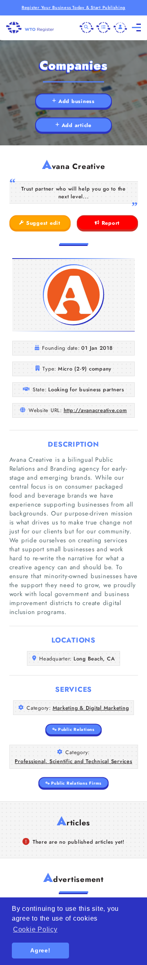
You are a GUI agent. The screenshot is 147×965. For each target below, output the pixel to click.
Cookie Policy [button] (35, 929)
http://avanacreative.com (95, 410)
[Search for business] (87, 28)
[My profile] (120, 28)
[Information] (103, 28)
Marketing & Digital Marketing (91, 708)
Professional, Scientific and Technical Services (73, 761)
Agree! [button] (40, 950)
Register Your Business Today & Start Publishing (73, 7)
